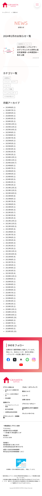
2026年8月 (9, 107)
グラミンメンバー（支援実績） (11, 417)
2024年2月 (9, 182)
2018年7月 (9, 323)
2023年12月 (9, 187)
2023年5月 (9, 207)
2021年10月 (9, 254)
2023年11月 (9, 190)
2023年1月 (9, 218)
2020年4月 (9, 284)
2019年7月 (9, 292)
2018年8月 (9, 320)
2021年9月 (9, 257)
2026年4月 (9, 116)
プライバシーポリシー (29, 404)
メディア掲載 (8, 89)
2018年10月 (9, 315)
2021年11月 (9, 251)
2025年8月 (9, 135)
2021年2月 (9, 273)
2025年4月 (9, 146)
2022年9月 (9, 229)
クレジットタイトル (28, 413)
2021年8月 (9, 259)
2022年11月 (9, 223)
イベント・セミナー (10, 82)
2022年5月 (9, 240)
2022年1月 (9, 248)
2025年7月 (9, 138)
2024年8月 (9, 165)
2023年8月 (9, 199)
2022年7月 (9, 234)
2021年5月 (9, 265)
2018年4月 (9, 328)
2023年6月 (9, 204)
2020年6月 (9, 279)
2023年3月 (9, 212)
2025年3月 (9, 149)
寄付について (26, 391)
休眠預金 (7, 78)
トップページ (6, 12)
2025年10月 (9, 129)
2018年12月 (9, 309)
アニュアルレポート (10, 93)
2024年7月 (9, 168)
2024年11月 (9, 160)
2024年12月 (9, 157)
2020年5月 (9, 281)
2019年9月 (9, 290)
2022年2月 (9, 245)
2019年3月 (9, 301)
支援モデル (6, 402)
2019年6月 (9, 295)
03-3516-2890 (7, 437)
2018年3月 (9, 331)
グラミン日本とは (8, 387)
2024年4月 (9, 176)
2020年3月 (9, 287)
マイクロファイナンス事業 (12, 405)
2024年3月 (9, 179)
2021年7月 (9, 262)
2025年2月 (9, 151)
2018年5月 (9, 326)
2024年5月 (9, 174)
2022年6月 (9, 237)
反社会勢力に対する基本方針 (30, 408)
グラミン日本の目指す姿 (12, 394)
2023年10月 (9, 193)
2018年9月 (9, 317)
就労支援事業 (9, 409)
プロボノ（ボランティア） (30, 387)
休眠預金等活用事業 (11, 412)
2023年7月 (9, 201)
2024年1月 (9, 185)
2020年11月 (9, 276)
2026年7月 (9, 110)
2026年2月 (9, 121)
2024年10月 (9, 163)
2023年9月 (9, 196)
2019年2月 (9, 304)
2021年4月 (9, 268)
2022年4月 (9, 243)
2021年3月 (9, 270)
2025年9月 (9, 132)
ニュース (7, 85)
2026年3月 (9, 118)
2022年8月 (9, 232)
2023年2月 (9, 215)
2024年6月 (9, 171)
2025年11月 (9, 127)
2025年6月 (9, 140)
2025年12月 (9, 124)
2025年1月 (9, 154)
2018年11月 (9, 312)
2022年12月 (9, 221)
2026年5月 (9, 113)
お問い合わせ (26, 400)
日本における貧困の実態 (12, 390)
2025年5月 (9, 143)
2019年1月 (9, 306)
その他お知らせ (9, 96)
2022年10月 (9, 226)
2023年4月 (9, 210)
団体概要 (8, 398)
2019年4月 (9, 298)
